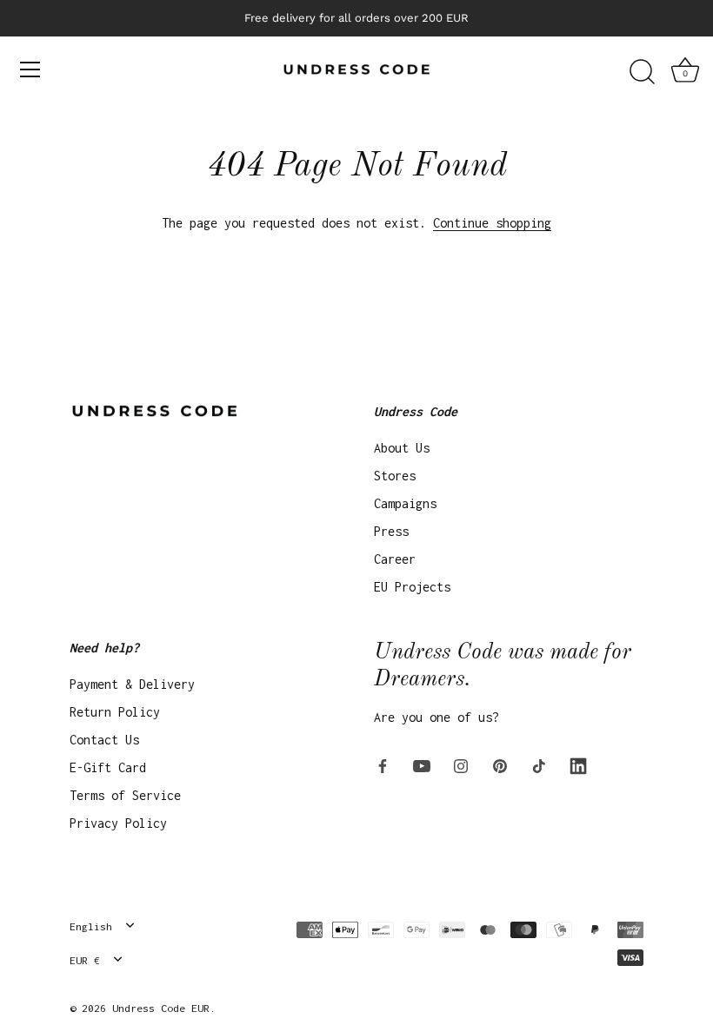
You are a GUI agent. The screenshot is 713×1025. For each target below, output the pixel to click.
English (91, 926)
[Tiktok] (539, 764)
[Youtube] (421, 764)
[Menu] (30, 69)
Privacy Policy (118, 823)
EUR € (85, 960)
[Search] (642, 72)
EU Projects (412, 586)
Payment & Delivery (132, 684)
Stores (395, 475)
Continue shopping (492, 222)
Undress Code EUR (161, 1008)
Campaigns (405, 503)
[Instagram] (461, 764)
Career (395, 559)
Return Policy (115, 711)
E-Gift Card (108, 767)
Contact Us (104, 739)
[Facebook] (382, 764)
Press (391, 531)
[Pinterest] (500, 764)
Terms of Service (125, 795)
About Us (402, 447)
